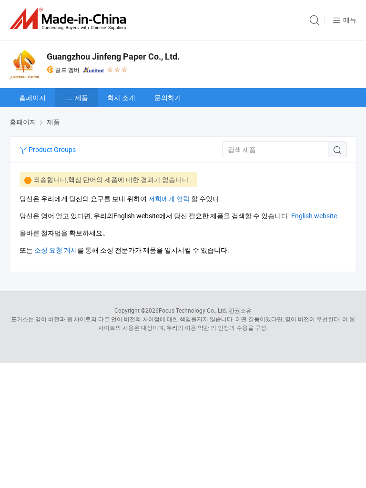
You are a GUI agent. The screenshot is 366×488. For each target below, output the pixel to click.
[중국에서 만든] (70, 19)
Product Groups (51, 149)
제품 (81, 97)
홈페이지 (32, 97)
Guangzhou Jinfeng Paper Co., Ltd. (113, 56)
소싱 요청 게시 (55, 249)
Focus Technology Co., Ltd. (193, 310)
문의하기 (167, 97)
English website (314, 215)
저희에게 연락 (169, 198)
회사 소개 (121, 97)
